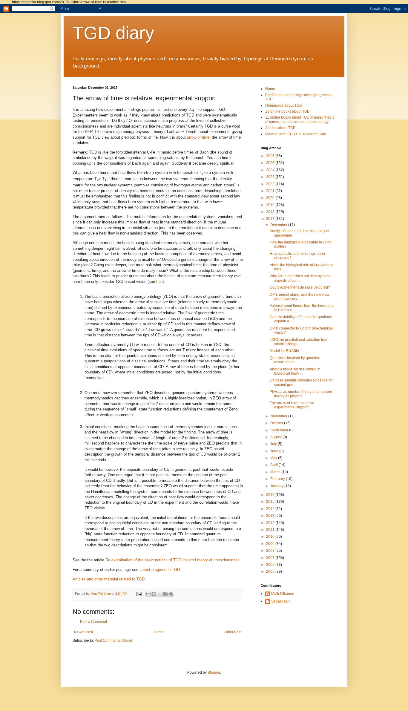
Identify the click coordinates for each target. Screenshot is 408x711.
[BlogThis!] (154, 594)
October (277, 423)
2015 (270, 501)
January (277, 486)
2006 (270, 565)
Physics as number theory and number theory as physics (301, 394)
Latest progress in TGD (159, 569)
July (274, 444)
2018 (270, 212)
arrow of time (198, 137)
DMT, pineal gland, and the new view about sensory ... (299, 296)
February (278, 479)
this (159, 281)
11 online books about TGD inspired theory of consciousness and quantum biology (300, 119)
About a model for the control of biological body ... (295, 371)
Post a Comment (93, 622)
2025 (270, 163)
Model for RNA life (284, 351)
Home (159, 632)
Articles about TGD (280, 128)
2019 (270, 205)
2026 (270, 156)
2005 (270, 571)
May (274, 458)
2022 (270, 184)
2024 (270, 170)
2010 (270, 536)
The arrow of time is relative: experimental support (292, 405)
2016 (270, 495)
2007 (270, 558)
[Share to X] (160, 594)
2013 (270, 516)
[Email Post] (138, 593)
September (279, 430)
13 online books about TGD (287, 111)
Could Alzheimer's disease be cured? (300, 287)
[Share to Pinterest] (171, 594)
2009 (270, 544)
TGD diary (113, 33)
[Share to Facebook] (165, 594)
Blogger (214, 672)
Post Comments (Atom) (113, 640)
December (279, 225)
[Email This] (148, 594)
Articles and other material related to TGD (109, 579)
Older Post (232, 632)
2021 (270, 191)
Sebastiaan (280, 601)
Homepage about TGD (283, 105)
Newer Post (83, 632)
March (275, 472)
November (279, 416)
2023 (270, 177)
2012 (270, 523)
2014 (270, 509)
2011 (270, 530)
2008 (270, 550)
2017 (270, 219)
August (276, 437)
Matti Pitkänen (282, 594)
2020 (270, 198)
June (274, 451)
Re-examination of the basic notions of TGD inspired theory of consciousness (172, 560)
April (274, 465)
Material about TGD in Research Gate (295, 134)
